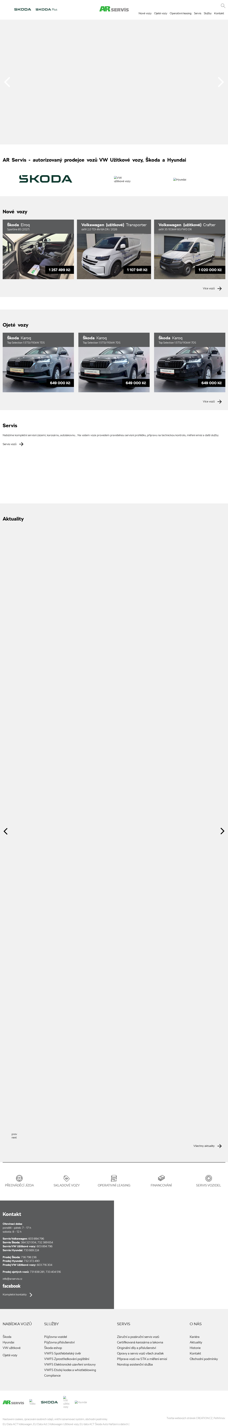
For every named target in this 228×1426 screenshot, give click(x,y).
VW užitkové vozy (65, 9)
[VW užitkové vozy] (123, 181)
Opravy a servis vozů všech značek (140, 1353)
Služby (208, 13)
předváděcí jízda (19, 1185)
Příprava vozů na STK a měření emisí (142, 1359)
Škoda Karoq (38, 362)
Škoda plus (46, 9)
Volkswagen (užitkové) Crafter (189, 249)
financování (161, 1185)
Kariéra (195, 1337)
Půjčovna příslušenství (59, 1342)
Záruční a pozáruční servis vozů (138, 1337)
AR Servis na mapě (171, 1255)
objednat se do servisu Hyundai (182, 465)
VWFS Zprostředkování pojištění (66, 1359)
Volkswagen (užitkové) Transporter (114, 249)
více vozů (209, 288)
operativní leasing (114, 1185)
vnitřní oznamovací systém (69, 1419)
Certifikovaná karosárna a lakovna (140, 1342)
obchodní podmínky (96, 1419)
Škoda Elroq (38, 249)
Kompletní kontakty (15, 1294)
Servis (197, 13)
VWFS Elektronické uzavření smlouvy (70, 1364)
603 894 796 (36, 1238)
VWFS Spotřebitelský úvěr (62, 1353)
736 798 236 (29, 1257)
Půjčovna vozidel (55, 1337)
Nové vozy (145, 13)
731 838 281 (37, 1271)
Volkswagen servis (7, 9)
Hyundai (78, 9)
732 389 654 (45, 1242)
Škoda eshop (53, 1348)
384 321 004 (28, 1242)
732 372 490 (32, 1261)
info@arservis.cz (12, 1278)
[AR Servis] (13, 1402)
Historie (195, 1348)
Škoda (7, 1337)
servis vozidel (208, 1185)
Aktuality (196, 1342)
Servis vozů (9, 444)
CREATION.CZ (204, 1418)
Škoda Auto (22, 9)
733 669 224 (31, 1250)
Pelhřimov (219, 1418)
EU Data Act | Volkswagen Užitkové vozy (56, 1424)
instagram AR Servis (221, 1399)
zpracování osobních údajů (38, 1419)
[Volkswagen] (32, 1402)
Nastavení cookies (13, 1419)
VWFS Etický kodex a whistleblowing (70, 1370)
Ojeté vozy (160, 13)
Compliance (52, 1375)
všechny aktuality (204, 1146)
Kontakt (219, 13)
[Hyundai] (179, 179)
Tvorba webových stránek (181, 1418)
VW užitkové (11, 1348)
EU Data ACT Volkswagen (17, 1424)
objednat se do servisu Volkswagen (34, 465)
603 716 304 (44, 1265)
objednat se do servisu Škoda (108, 465)
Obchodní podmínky (204, 1359)
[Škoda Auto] (45, 182)
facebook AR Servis (11, 1286)
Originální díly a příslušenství (136, 1348)
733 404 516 (53, 1271)
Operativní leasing (180, 13)
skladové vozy (67, 1185)
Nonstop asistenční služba (135, 1364)
